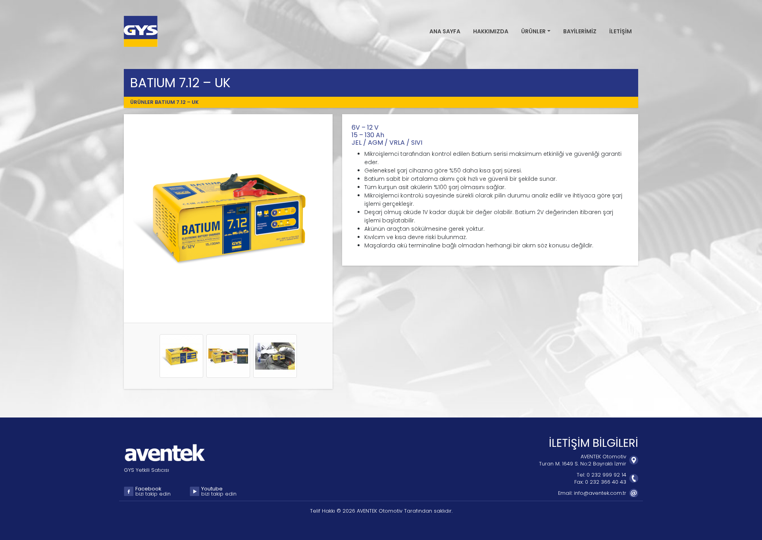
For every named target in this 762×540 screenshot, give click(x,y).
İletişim (620, 31)
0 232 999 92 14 (606, 474)
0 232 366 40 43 (605, 482)
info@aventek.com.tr (600, 493)
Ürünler (142, 102)
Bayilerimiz (580, 31)
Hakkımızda (490, 31)
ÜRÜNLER (533, 31)
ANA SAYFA (444, 31)
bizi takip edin (153, 491)
